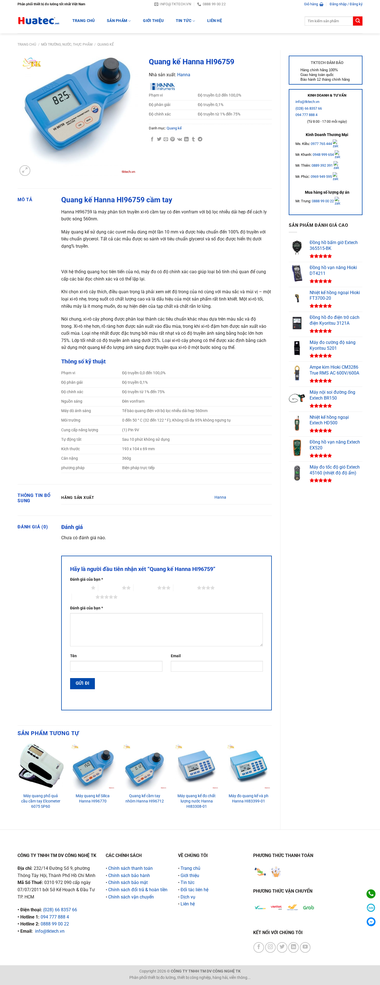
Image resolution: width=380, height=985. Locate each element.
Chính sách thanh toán (130, 868)
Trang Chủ (83, 20)
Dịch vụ (188, 897)
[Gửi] (357, 21)
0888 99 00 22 (323, 201)
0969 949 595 (322, 176)
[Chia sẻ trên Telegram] (200, 139)
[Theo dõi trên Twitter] (282, 947)
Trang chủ (27, 44)
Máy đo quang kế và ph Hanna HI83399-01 (248, 799)
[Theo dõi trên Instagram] (270, 947)
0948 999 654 (324, 154)
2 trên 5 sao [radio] (110, 587)
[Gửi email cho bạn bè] (166, 139)
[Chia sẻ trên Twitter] (159, 139)
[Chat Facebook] (371, 921)
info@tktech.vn (307, 102)
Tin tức (183, 20)
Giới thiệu (153, 20)
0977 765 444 (322, 143)
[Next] (271, 782)
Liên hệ (214, 20)
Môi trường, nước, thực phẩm (66, 44)
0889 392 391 (323, 165)
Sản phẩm (117, 20)
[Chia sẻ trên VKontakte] (179, 139)
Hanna (183, 74)
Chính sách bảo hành (129, 875)
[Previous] (18, 782)
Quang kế (105, 44)
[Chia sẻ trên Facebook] (152, 139)
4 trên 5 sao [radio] (185, 587)
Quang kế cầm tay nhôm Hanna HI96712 (144, 799)
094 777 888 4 (306, 115)
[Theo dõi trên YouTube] (305, 947)
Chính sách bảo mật (128, 882)
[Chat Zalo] (371, 908)
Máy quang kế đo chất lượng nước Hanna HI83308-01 (196, 801)
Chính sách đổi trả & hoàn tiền (137, 889)
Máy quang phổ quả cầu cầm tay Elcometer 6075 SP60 (40, 801)
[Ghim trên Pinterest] (172, 139)
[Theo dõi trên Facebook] (258, 947)
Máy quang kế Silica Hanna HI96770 (93, 799)
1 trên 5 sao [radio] (79, 587)
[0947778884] (371, 894)
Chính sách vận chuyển (131, 897)
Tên (73, 656)
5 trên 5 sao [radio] (83, 597)
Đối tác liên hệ (194, 889)
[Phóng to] (24, 170)
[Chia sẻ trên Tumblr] (193, 139)
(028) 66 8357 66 (308, 108)
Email (176, 656)
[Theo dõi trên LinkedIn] (293, 947)
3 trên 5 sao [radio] (145, 587)
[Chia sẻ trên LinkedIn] (186, 139)
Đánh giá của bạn (86, 579)
